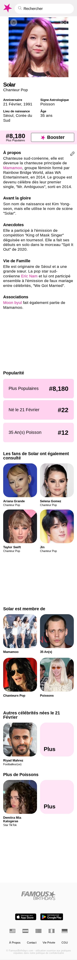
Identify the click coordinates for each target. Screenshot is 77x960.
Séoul (8, 115)
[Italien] (52, 931)
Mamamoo (12, 168)
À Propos (15, 942)
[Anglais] (13, 931)
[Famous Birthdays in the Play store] (51, 916)
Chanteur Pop (15, 90)
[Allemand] (65, 931)
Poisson (47, 104)
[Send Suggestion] (73, 154)
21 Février (12, 104)
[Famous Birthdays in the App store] (25, 916)
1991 (27, 104)
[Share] (13, 22)
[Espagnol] (25, 931)
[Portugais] (38, 931)
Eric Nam (29, 276)
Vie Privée (49, 942)
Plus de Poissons (20, 774)
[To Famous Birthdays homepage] (7, 8)
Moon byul (12, 302)
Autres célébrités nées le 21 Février (31, 715)
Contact (31, 942)
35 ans (46, 115)
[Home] (38, 895)
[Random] (63, 22)
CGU (64, 942)
